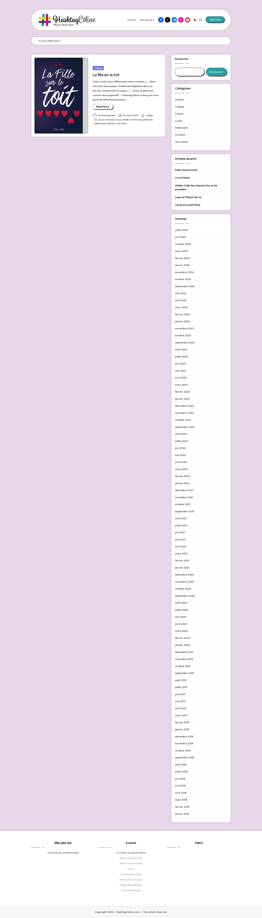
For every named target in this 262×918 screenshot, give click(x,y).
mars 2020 (181, 630)
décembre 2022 (184, 405)
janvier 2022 (182, 483)
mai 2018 (180, 785)
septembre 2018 (184, 757)
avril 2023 (181, 377)
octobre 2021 (182, 504)
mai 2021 (180, 539)
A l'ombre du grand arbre (131, 852)
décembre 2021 (184, 490)
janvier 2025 (182, 265)
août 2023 (181, 349)
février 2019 (182, 722)
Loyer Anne (121, 123)
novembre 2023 (184, 328)
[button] (215, 19)
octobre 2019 (182, 666)
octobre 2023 (183, 335)
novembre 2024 (184, 272)
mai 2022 (180, 455)
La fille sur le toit (106, 74)
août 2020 (181, 602)
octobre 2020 (183, 588)
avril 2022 (181, 462)
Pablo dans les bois (186, 169)
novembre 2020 (184, 581)
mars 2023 (181, 384)
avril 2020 (181, 623)
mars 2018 (181, 799)
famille (126, 119)
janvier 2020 (182, 644)
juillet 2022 (181, 441)
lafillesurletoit (100, 123)
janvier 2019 (182, 729)
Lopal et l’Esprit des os (188, 197)
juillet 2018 (181, 771)
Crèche (179, 113)
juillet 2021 (181, 525)
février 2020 (182, 637)
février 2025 (182, 258)
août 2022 (181, 433)
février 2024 (182, 314)
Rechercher (181, 58)
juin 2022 (180, 447)
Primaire (180, 134)
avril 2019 (180, 708)
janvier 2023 (182, 398)
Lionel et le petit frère (187, 204)
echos (119, 119)
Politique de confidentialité (63, 852)
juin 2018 (180, 778)
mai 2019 (180, 701)
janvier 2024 (182, 321)
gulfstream (147, 119)
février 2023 (182, 391)
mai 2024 (180, 293)
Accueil (42, 40)
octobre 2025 (183, 244)
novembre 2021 (184, 497)
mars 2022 (181, 469)
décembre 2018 (184, 736)
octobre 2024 (183, 279)
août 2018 (180, 764)
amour (101, 119)
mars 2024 (181, 307)
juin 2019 (180, 694)
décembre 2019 (184, 652)
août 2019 (180, 680)
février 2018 (182, 806)
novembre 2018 (184, 743)
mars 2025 (181, 250)
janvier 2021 (182, 567)
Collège (98, 68)
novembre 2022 (184, 412)
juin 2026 (180, 236)
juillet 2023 (181, 356)
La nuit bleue (182, 177)
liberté (111, 123)
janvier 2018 (182, 813)
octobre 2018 (182, 750)
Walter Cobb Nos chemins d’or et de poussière (196, 187)
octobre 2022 (183, 419)
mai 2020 (180, 616)
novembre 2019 (184, 659)
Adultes (179, 99)
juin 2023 (180, 363)
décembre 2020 (184, 574)
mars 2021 (181, 553)
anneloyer (110, 119)
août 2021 (180, 518)
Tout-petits (181, 141)
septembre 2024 (185, 286)
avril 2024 (181, 300)
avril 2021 (180, 546)
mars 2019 (181, 715)
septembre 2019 (184, 673)
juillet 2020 (181, 609)
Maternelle (181, 127)
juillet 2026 (181, 229)
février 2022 (182, 476)
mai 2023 (180, 370)
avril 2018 (180, 792)
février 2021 (182, 560)
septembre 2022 (185, 426)
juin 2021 (180, 532)
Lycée (178, 120)
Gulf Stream (135, 119)
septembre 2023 (185, 342)
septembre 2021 (184, 511)
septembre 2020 (185, 595)
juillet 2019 (181, 687)
